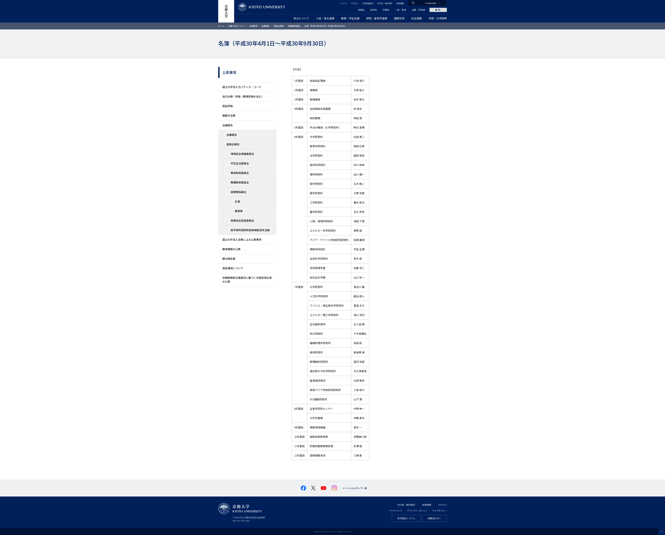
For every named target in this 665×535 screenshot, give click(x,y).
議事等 (239, 211)
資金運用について (232, 268)
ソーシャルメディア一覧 (354, 488)
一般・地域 (400, 9)
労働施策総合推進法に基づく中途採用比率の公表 (247, 279)
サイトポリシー (439, 510)
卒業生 (386, 9)
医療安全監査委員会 (242, 220)
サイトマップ (396, 510)
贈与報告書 (228, 258)
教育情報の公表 (231, 249)
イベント (343, 3)
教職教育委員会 (240, 182)
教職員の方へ (434, 518)
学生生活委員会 (240, 163)
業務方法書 (228, 115)
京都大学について (236, 25)
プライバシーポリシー (417, 510)
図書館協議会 (294, 25)
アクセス (354, 3)
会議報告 (265, 25)
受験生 (361, 9)
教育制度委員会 (240, 173)
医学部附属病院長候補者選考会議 (250, 230)
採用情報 (400, 3)
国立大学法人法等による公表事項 (241, 239)
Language (430, 3)
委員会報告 (279, 25)
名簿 (237, 201)
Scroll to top (661, 531)
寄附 (438, 9)
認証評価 (227, 106)
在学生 (373, 9)
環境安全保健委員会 (242, 154)
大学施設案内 (367, 3)
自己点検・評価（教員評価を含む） (243, 96)
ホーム (221, 25)
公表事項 (253, 25)
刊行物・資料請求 (384, 3)
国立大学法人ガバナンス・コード (241, 87)
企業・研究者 (418, 9)
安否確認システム (406, 518)
